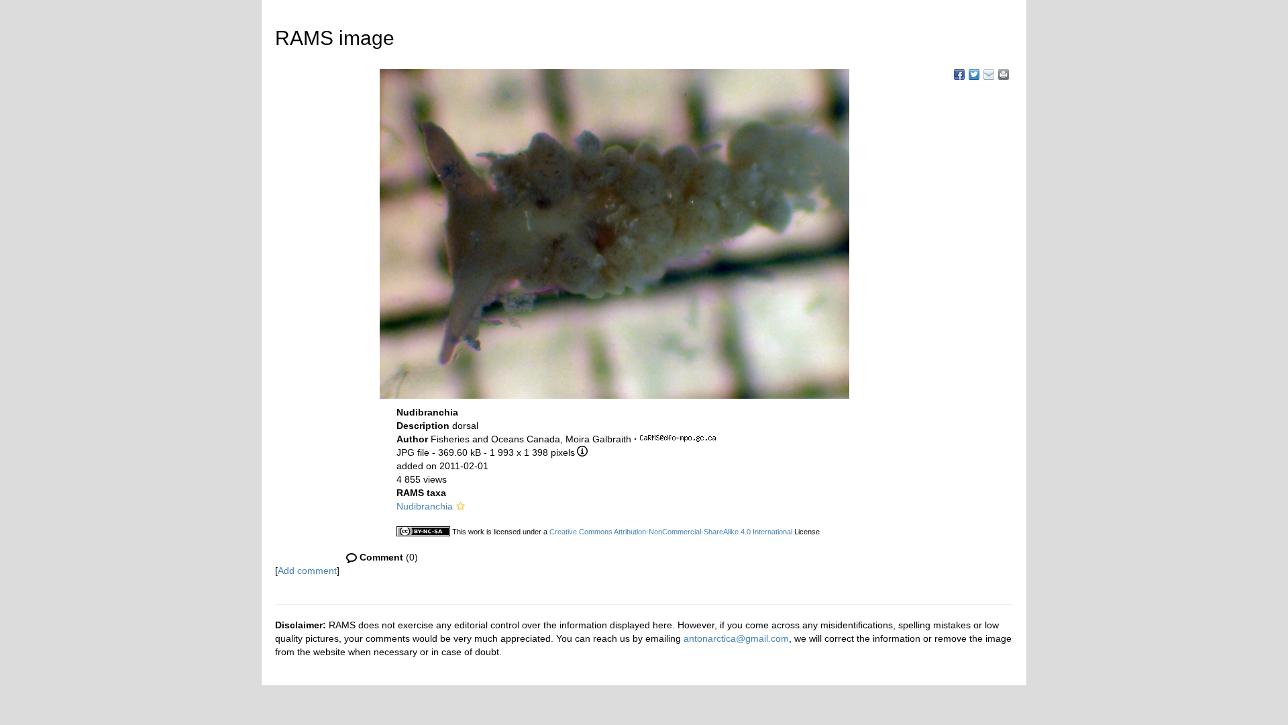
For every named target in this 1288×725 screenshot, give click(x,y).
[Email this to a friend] (1003, 74)
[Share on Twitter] (974, 74)
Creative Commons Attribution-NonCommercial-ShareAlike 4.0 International (670, 532)
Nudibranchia (424, 506)
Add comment (307, 570)
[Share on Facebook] (959, 74)
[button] (460, 506)
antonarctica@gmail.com (736, 638)
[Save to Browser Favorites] (988, 74)
